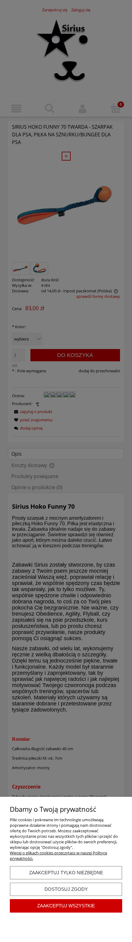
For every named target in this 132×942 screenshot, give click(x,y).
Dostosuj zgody (66, 889)
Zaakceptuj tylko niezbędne (66, 872)
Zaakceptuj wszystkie (66, 905)
